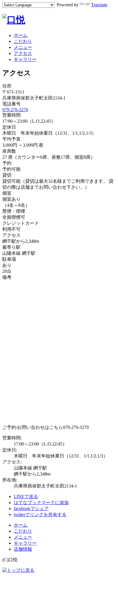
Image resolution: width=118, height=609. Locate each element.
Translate (99, 4)
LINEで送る (26, 496)
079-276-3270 (15, 109)
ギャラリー (25, 59)
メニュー (23, 47)
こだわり (23, 41)
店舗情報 (23, 549)
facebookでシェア (31, 508)
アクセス (23, 53)
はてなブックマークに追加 (41, 502)
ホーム (20, 35)
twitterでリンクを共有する (40, 514)
